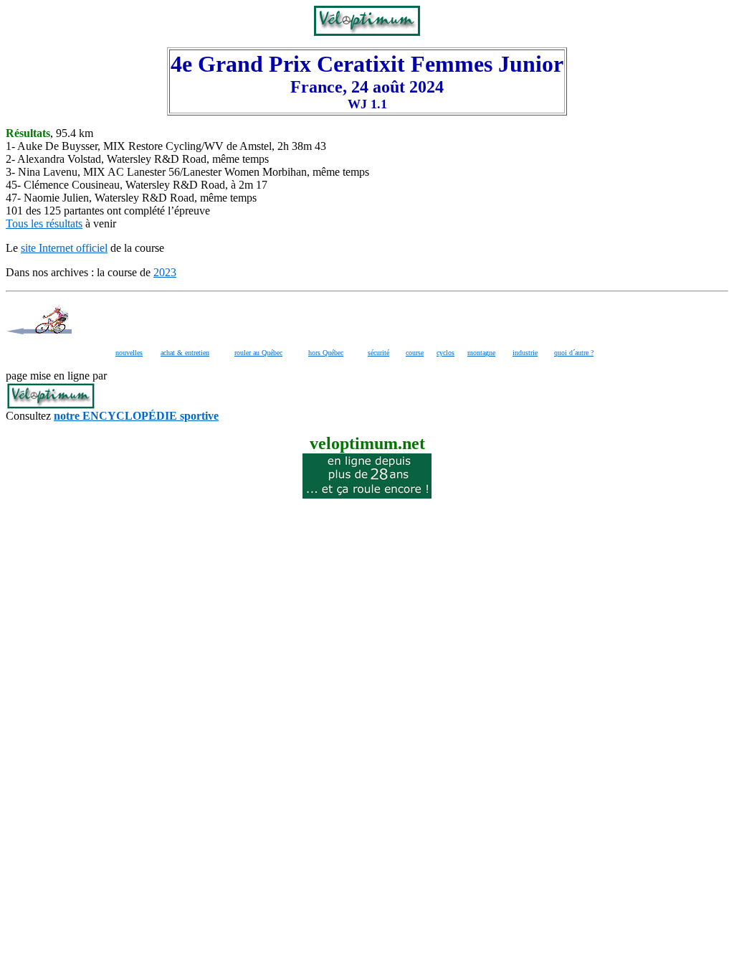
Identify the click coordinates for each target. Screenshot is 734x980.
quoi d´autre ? (574, 353)
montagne (481, 353)
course (415, 353)
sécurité (378, 353)
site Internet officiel (64, 248)
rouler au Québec (258, 353)
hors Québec (325, 353)
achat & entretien (185, 353)
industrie (525, 353)
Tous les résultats (44, 223)
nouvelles (129, 353)
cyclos (445, 353)
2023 (164, 272)
